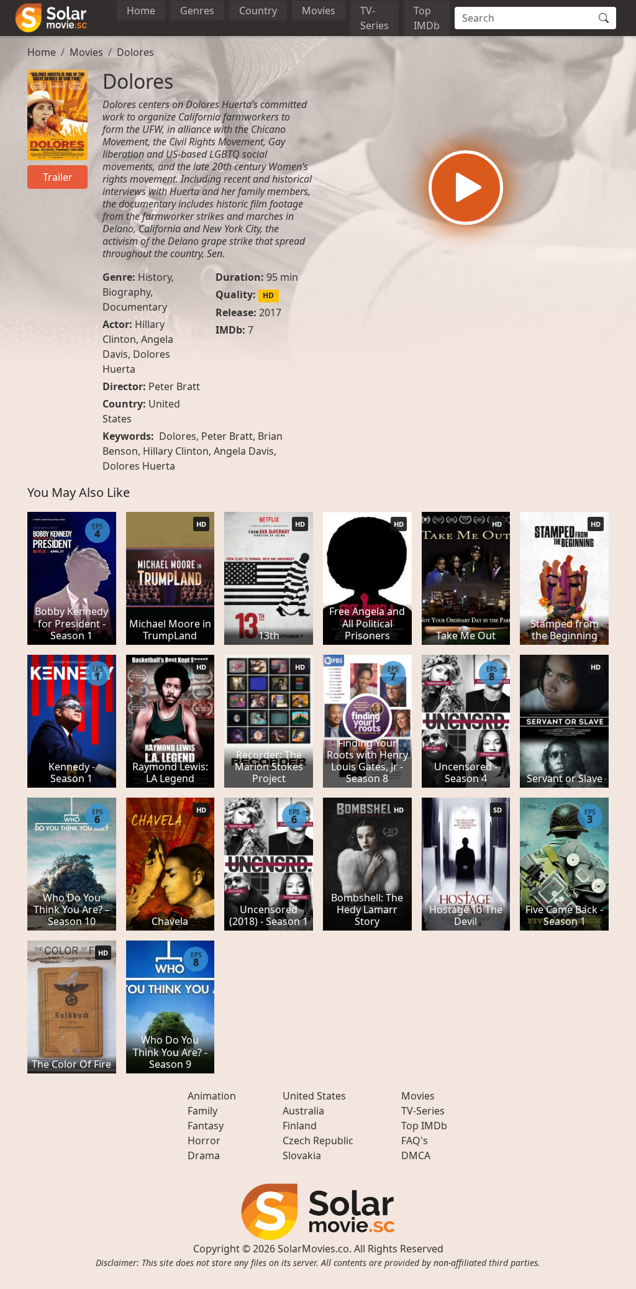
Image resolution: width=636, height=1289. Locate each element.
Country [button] (258, 10)
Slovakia (302, 1155)
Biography (126, 292)
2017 (270, 312)
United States (314, 1096)
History (154, 277)
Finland (300, 1125)
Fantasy (206, 1125)
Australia (303, 1111)
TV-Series (374, 18)
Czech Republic (318, 1140)
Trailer (58, 177)
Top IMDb (427, 18)
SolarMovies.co (313, 1248)
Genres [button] (197, 10)
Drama (204, 1155)
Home (141, 10)
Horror (204, 1140)
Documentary (134, 307)
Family (202, 1111)
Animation (212, 1096)
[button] (466, 187)
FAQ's (414, 1140)
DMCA (415, 1155)
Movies (318, 10)
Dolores (135, 52)
